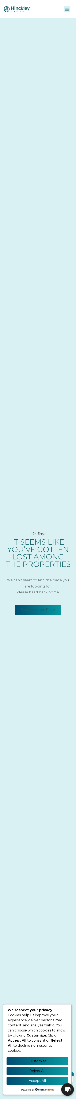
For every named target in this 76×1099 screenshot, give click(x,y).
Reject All (37, 1071)
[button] (67, 9)
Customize (37, 1061)
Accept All (37, 1081)
